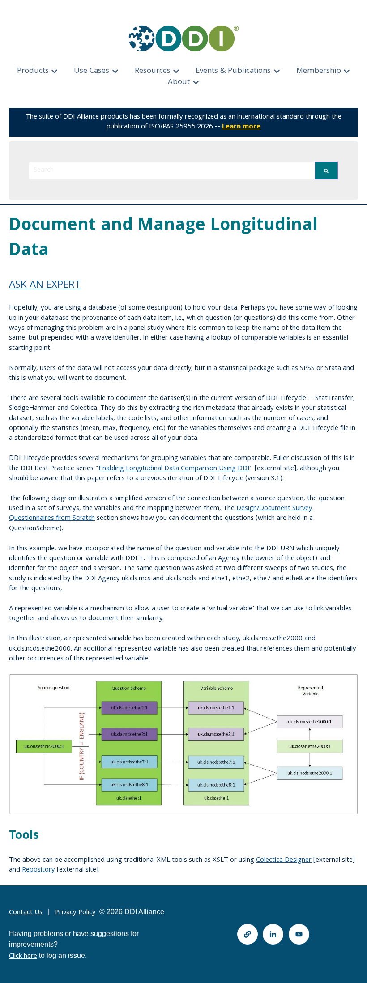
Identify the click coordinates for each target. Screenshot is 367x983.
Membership (318, 71)
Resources (153, 71)
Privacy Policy (75, 913)
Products (33, 71)
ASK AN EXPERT (45, 285)
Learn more (241, 127)
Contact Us (26, 913)
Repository (38, 870)
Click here (23, 956)
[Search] (326, 170)
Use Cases (91, 71)
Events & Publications (233, 71)
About (179, 82)
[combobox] (172, 170)
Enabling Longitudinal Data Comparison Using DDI (174, 469)
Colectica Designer (284, 860)
